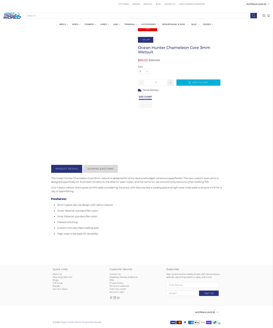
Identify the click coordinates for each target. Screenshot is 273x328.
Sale (194, 24)
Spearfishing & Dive (173, 24)
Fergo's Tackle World (70, 322)
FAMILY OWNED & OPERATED (192, 4)
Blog (158, 4)
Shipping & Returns (100, 168)
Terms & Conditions (119, 286)
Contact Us (169, 4)
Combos (89, 24)
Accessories (148, 24)
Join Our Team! (60, 289)
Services (148, 4)
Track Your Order (117, 289)
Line (115, 24)
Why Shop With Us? (62, 277)
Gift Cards (123, 4)
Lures (103, 24)
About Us (57, 274)
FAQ (111, 280)
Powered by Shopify (91, 322)
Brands (136, 4)
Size (140, 66)
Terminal (129, 24)
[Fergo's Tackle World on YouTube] (118, 298)
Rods (75, 24)
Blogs (55, 280)
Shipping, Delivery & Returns (123, 277)
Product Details (66, 168)
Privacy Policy (116, 283)
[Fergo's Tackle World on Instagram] (114, 298)
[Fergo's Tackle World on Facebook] (110, 298)
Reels (62, 24)
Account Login (116, 292)
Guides (207, 24)
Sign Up (209, 293)
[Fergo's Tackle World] (12, 15)
